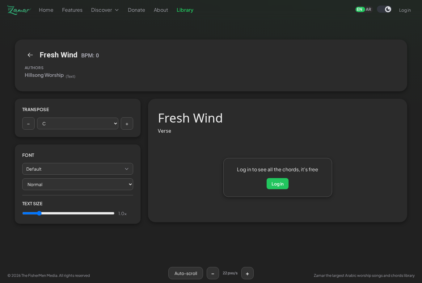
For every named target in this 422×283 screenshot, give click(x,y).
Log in (405, 10)
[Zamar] (19, 10)
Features (72, 9)
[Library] (30, 54)
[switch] (384, 9)
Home (46, 9)
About (161, 9)
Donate (136, 9)
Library (185, 9)
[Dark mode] (384, 9)
